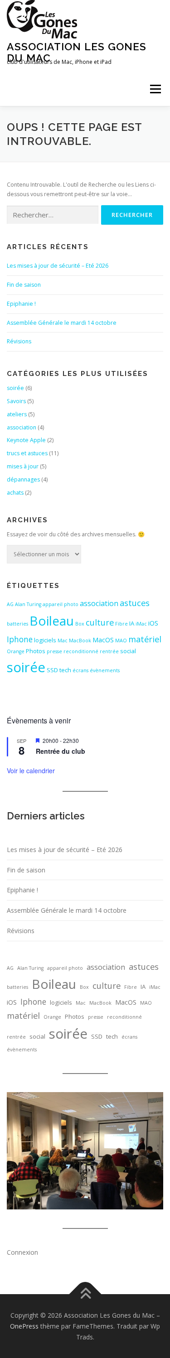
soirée (15, 388)
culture (100, 622)
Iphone (20, 639)
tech (65, 670)
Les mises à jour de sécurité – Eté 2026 (57, 266)
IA (131, 623)
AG (10, 604)
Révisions (19, 341)
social (128, 651)
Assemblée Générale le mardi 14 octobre (62, 323)
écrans (80, 670)
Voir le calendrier (31, 770)
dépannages (23, 479)
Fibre (121, 624)
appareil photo (60, 604)
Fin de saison (24, 285)
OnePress (24, 1326)
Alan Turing (28, 604)
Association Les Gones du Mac (76, 52)
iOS (153, 622)
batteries (17, 624)
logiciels (45, 640)
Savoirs (16, 401)
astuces (135, 602)
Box (79, 624)
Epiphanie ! (21, 304)
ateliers (17, 414)
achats (15, 492)
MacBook (80, 640)
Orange (15, 651)
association (21, 427)
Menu (154, 89)
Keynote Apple (26, 440)
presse (54, 651)
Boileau (51, 620)
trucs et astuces (27, 453)
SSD (52, 670)
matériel (144, 639)
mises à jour (23, 466)
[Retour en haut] (85, 1294)
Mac (63, 640)
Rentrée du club (60, 751)
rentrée (109, 651)
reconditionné (80, 651)
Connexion (22, 1252)
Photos (35, 651)
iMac (141, 624)
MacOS (103, 639)
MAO (121, 640)
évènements (105, 670)
